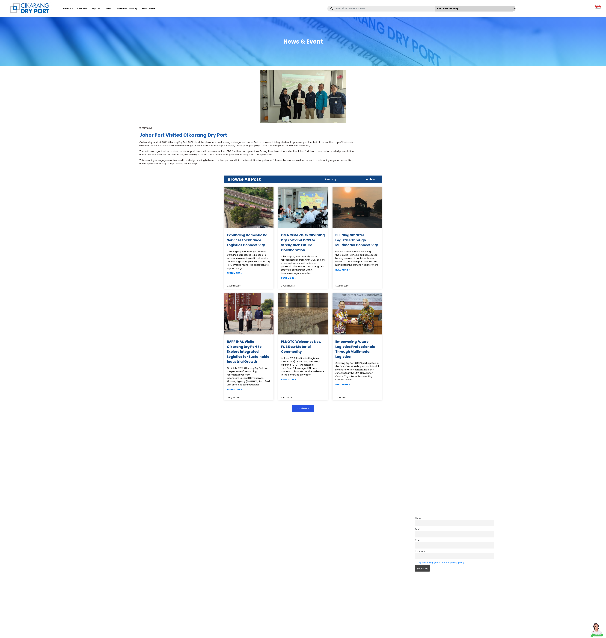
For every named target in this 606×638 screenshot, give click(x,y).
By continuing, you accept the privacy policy (441, 562)
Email (417, 529)
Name (418, 518)
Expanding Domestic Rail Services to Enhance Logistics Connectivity (248, 240)
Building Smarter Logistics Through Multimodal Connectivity (356, 240)
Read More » (234, 273)
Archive (370, 179)
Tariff (107, 8)
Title (417, 540)
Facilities (82, 8)
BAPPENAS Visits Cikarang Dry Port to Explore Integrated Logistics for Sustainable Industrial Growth (248, 351)
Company (420, 551)
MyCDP (96, 8)
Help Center (148, 8)
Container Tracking (126, 8)
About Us (68, 8)
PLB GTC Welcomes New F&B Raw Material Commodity (301, 346)
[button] (303, 408)
